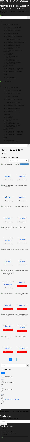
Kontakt (5, 74)
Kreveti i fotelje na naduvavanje (10, 24)
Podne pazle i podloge (11, 63)
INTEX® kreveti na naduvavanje (13, 26)
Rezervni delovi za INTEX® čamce (14, 71)
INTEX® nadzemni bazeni (12, 33)
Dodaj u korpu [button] (8, 180)
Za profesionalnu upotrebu (12, 79)
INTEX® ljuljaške (10, 65)
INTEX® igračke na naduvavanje (13, 62)
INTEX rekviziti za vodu (12, 399)
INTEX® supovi (9, 54)
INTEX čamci (9, 389)
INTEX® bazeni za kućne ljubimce (14, 36)
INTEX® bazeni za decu (11, 35)
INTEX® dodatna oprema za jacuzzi (17, 41)
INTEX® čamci (9, 53)
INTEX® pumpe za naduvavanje (13, 30)
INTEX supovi (9, 382)
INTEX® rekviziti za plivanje (12, 60)
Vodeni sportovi (6, 51)
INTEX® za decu (7, 57)
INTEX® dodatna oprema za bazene (14, 50)
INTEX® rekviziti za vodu (12, 56)
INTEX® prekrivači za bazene (13, 47)
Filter (3, 373)
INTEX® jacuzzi (9, 38)
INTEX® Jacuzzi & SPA (14, 39)
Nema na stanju (22, 286)
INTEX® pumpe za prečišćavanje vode (15, 42)
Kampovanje (6, 73)
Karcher (4, 76)
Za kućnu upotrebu (10, 77)
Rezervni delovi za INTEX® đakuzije (14, 70)
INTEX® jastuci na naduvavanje (13, 29)
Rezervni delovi (6, 66)
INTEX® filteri (9, 48)
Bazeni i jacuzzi (6, 32)
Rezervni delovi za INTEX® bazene (14, 68)
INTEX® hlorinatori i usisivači (13, 45)
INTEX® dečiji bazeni (11, 59)
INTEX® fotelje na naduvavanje (13, 27)
